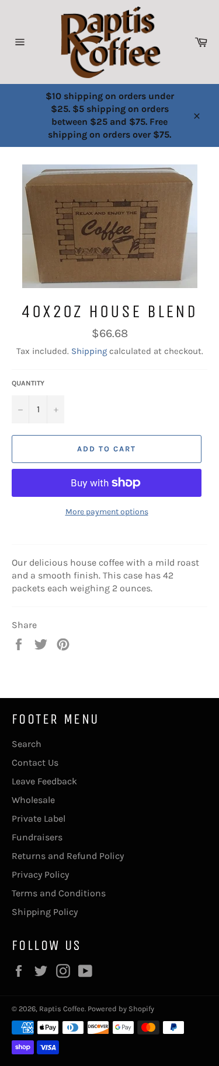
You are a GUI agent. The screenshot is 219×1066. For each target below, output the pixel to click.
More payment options (106, 512)
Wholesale (33, 799)
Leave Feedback (44, 781)
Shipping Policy (45, 911)
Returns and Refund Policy (68, 855)
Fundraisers (37, 837)
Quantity (28, 383)
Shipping (89, 351)
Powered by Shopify (121, 1008)
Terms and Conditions (59, 893)
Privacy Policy (40, 874)
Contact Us (35, 762)
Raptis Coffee (62, 1008)
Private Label (38, 818)
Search (26, 743)
